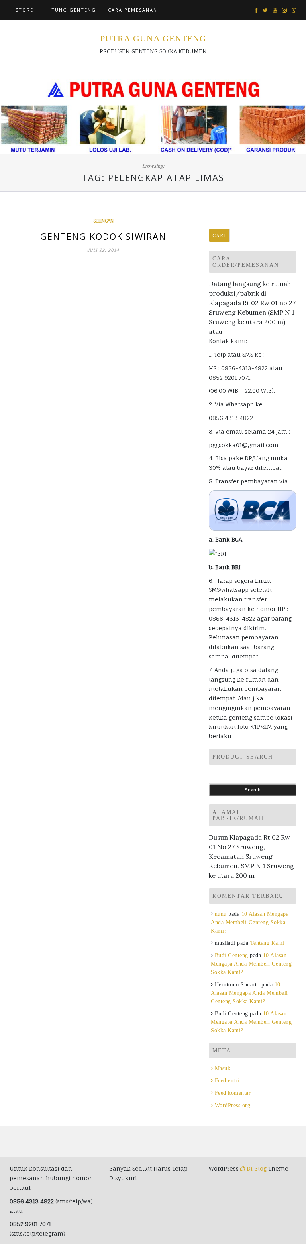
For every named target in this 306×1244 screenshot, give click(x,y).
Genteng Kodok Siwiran (103, 236)
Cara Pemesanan (132, 10)
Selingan (103, 221)
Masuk (222, 1068)
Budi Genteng (231, 955)
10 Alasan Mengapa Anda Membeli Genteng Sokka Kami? (249, 922)
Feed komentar (233, 1093)
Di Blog (256, 1168)
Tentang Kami (267, 943)
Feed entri (227, 1081)
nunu (221, 914)
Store (24, 10)
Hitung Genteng (70, 10)
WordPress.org (232, 1105)
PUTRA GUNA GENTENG (153, 38)
